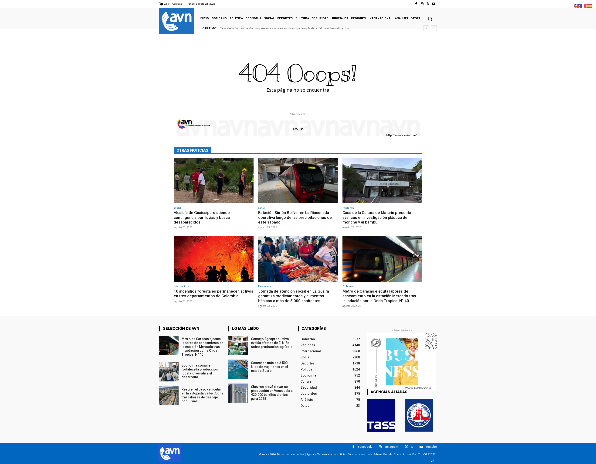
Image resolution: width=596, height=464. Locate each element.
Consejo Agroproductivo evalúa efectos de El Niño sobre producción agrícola (271, 343)
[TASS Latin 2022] (381, 415)
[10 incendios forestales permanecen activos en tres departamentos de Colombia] (214, 259)
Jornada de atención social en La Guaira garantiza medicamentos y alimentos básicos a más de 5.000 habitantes (293, 296)
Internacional (182, 286)
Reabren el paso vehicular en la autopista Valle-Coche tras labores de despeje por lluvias (202, 395)
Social (177, 207)
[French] (583, 6)
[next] (434, 28)
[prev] (426, 28)
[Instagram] (422, 4)
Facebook (365, 446)
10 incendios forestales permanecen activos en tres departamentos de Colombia (213, 293)
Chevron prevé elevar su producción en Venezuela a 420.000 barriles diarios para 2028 (272, 392)
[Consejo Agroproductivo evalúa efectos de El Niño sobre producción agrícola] (238, 345)
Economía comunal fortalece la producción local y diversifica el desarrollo (200, 371)
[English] (577, 6)
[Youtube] (434, 4)
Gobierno (348, 286)
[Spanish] (589, 6)
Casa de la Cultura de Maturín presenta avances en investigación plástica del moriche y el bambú (284, 28)
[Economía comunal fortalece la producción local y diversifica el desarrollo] (169, 371)
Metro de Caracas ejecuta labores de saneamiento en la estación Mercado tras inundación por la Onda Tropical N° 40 (379, 296)
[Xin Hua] (419, 415)
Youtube (431, 446)
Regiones (348, 207)
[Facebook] (416, 4)
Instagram (391, 446)
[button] (430, 18)
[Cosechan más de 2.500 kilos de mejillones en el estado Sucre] (238, 369)
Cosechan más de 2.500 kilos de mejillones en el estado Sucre (269, 367)
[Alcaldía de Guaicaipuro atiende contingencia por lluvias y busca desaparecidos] (214, 180)
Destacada (264, 286)
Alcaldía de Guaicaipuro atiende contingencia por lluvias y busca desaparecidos (202, 217)
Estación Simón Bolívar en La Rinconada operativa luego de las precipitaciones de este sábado (295, 217)
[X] (428, 4)
